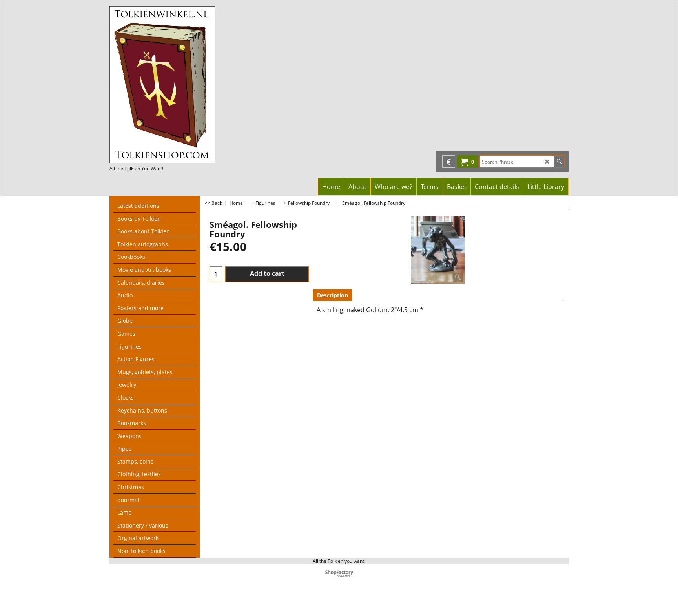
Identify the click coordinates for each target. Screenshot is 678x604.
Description (332, 295)
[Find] (559, 161)
